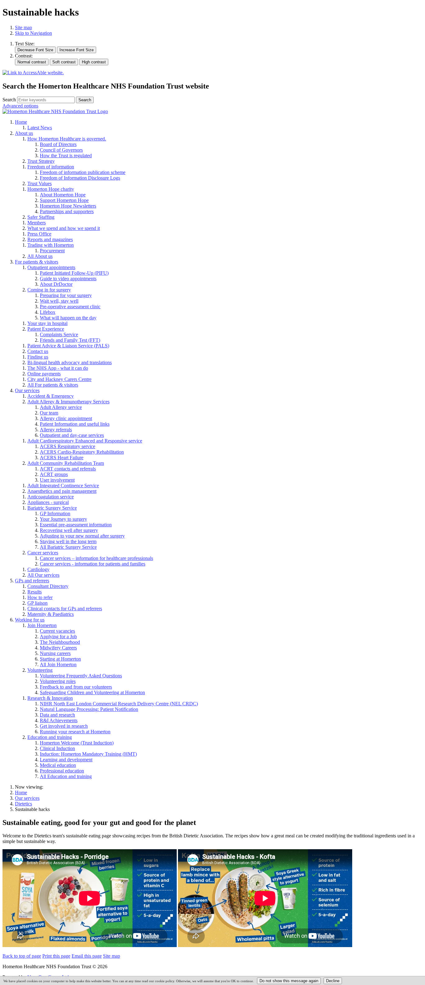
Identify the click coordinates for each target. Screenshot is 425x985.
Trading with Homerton (50, 245)
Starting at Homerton (60, 659)
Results (34, 591)
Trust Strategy (41, 161)
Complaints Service (59, 334)
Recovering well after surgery (69, 530)
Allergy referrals (56, 429)
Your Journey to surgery (63, 519)
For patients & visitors (36, 261)
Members (36, 222)
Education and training (49, 737)
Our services (27, 390)
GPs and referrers (32, 580)
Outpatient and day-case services (72, 435)
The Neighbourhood (60, 642)
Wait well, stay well (59, 301)
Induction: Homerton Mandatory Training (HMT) (88, 754)
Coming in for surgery (49, 289)
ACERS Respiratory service (67, 446)
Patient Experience (45, 329)
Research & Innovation (50, 698)
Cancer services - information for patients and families (92, 563)
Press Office (39, 233)
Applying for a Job (58, 636)
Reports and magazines (50, 239)
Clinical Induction (57, 748)
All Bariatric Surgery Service (68, 547)
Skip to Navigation (33, 33)
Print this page (56, 956)
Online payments (44, 373)
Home (21, 122)
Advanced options (20, 105)
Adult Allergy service (61, 407)
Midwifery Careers (58, 647)
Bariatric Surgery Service (52, 508)
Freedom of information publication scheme (82, 172)
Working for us (29, 619)
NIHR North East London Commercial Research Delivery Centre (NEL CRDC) (119, 703)
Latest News (39, 127)
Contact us (37, 351)
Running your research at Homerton (75, 731)
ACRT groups (54, 474)
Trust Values (39, 183)
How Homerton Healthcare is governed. (66, 138)
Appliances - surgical (48, 502)
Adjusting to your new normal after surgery (82, 535)
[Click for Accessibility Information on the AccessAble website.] (33, 73)
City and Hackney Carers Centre (59, 379)
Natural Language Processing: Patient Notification (89, 709)
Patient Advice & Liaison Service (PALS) (68, 345)
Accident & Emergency (50, 396)
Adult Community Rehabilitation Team (65, 463)
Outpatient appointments (51, 267)
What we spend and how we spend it (63, 228)
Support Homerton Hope (64, 200)
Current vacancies (57, 631)
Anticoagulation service (50, 496)
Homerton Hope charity (50, 189)
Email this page (87, 956)
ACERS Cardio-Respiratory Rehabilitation (82, 452)
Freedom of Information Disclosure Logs (80, 178)
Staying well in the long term (68, 541)
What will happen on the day (68, 317)
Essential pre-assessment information (76, 524)
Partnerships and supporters (67, 211)
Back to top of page (21, 956)
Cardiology (38, 569)
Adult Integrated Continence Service (63, 485)
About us (24, 133)
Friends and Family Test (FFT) (70, 340)
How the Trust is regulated (66, 155)
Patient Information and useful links (75, 424)
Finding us (37, 357)
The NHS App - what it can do (57, 368)
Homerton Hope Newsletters (68, 205)
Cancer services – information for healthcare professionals (96, 558)
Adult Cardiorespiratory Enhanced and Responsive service (84, 440)
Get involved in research (64, 726)
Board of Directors (58, 144)
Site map (23, 27)
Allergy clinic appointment (66, 418)
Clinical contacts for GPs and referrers (64, 608)
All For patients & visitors (52, 384)
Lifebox (47, 312)
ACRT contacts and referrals (68, 468)
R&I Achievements (58, 720)
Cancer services (42, 552)
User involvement (57, 480)
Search (9, 99)
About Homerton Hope (63, 194)
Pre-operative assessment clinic (70, 306)
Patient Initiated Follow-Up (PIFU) (74, 273)
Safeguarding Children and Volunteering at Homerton (92, 692)
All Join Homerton (58, 664)
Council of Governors (61, 150)
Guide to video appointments (68, 278)
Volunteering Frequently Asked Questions (81, 675)
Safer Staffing (40, 217)
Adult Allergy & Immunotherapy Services (68, 401)
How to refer (40, 597)
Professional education (62, 770)
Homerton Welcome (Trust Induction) (77, 742)
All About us (40, 256)
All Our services (43, 575)
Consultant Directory (47, 586)
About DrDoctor (56, 284)
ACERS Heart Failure (61, 457)
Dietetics (23, 803)
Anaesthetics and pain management (61, 491)
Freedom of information (50, 166)
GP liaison (37, 603)
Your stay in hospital (47, 323)
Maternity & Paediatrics (50, 614)
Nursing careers (55, 653)
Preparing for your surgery (66, 295)
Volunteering (40, 670)
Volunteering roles (58, 681)
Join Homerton (42, 625)
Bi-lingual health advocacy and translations (69, 362)
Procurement (52, 250)
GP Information (55, 513)
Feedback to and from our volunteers (76, 687)
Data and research (57, 714)
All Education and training (66, 776)
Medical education (58, 765)
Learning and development (66, 759)
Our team (49, 412)
